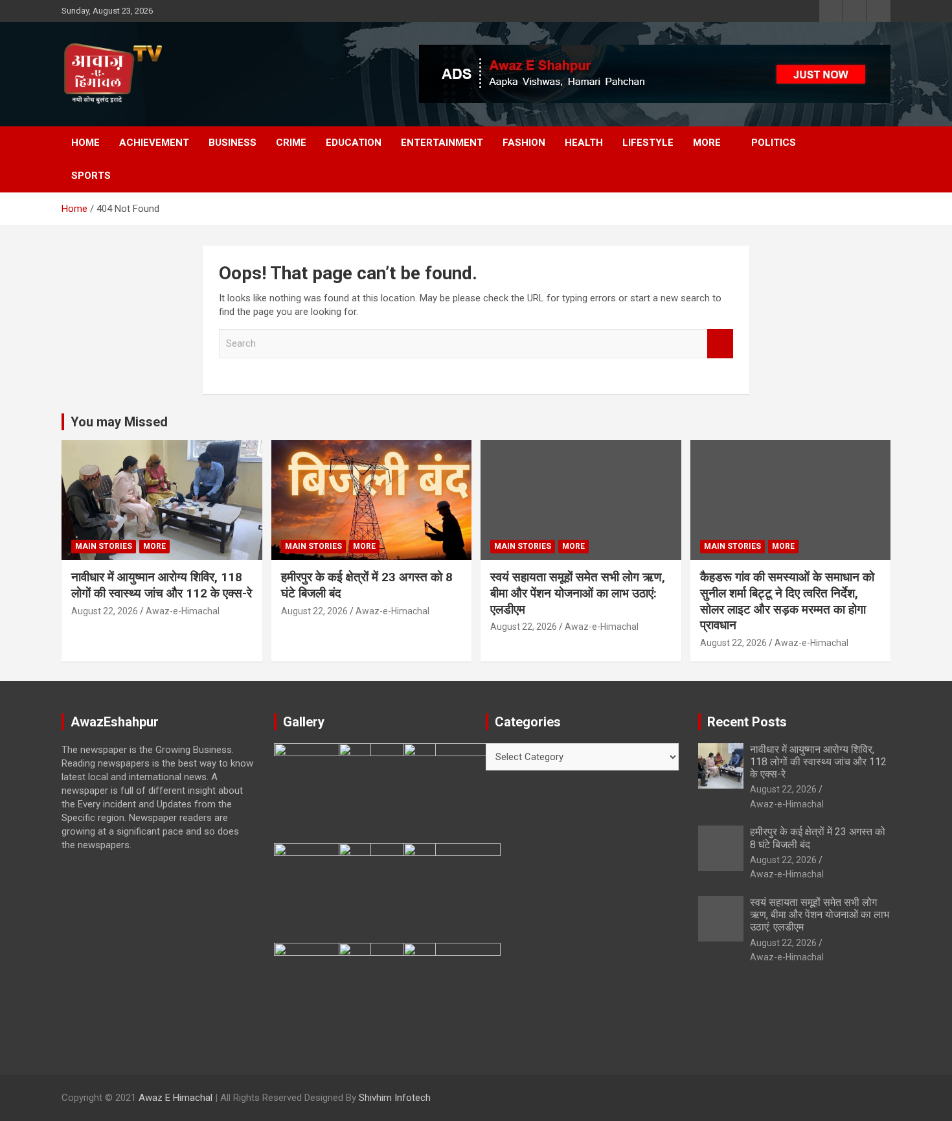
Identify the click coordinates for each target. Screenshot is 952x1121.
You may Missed (119, 422)
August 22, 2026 (104, 611)
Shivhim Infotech (395, 1098)
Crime (291, 142)
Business (232, 142)
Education (353, 142)
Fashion (524, 142)
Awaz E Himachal (175, 1098)
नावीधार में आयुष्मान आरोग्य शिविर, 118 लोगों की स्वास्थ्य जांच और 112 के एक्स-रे (161, 585)
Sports (91, 175)
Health (584, 142)
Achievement (154, 142)
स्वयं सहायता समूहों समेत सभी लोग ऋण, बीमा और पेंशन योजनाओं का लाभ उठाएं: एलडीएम (577, 593)
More (707, 142)
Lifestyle (648, 142)
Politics (773, 142)
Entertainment (442, 142)
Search (720, 343)
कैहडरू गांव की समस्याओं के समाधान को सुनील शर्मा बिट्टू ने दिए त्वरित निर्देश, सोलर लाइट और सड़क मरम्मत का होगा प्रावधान (787, 601)
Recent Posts (747, 722)
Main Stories (103, 546)
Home (85, 142)
